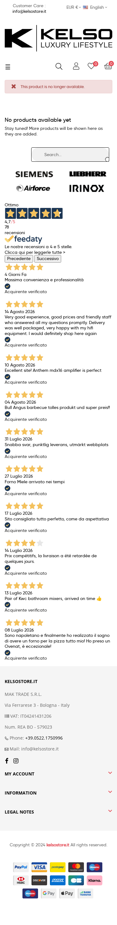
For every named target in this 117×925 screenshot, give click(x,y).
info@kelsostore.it (29, 11)
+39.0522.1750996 (44, 738)
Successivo (48, 258)
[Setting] (76, 66)
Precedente (19, 258)
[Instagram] (16, 761)
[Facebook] (7, 761)
